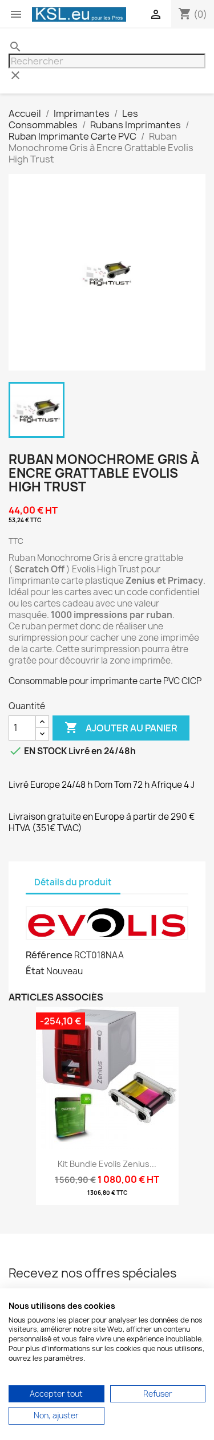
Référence (49, 955)
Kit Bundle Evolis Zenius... (107, 1163)
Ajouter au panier (120, 727)
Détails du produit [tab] (73, 882)
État (35, 971)
